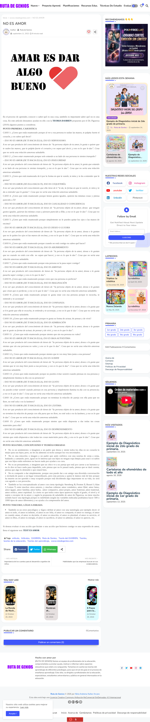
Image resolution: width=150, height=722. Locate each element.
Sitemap (109, 363)
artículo (15, 538)
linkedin (118, 197)
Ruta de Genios (49, 538)
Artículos (25, 538)
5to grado (124, 334)
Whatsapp (51, 549)
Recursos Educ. (89, 5)
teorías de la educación (14, 541)
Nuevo (34, 5)
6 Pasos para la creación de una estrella (91, 609)
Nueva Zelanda (114, 306)
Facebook (22, 549)
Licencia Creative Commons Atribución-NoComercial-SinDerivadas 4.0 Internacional (85, 697)
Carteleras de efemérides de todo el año (113, 156)
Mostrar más (93, 580)
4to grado (111, 334)
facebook (117, 183)
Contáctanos (85, 712)
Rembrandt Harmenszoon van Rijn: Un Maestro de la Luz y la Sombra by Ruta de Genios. (50, 609)
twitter (139, 190)
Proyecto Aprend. (51, 5)
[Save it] (88, 31)
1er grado (111, 329)
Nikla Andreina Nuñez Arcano (87, 694)
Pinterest (138, 197)
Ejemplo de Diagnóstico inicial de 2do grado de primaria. (125, 122)
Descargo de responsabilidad (131, 712)
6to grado (137, 334)
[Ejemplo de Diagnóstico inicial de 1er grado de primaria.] (137, 143)
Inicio (5, 18)
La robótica (134, 278)
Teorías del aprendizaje (38, 541)
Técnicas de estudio (111, 5)
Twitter (37, 549)
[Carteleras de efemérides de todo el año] (115, 143)
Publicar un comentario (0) (51, 642)
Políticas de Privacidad (115, 366)
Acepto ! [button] (13, 713)
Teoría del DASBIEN (68, 538)
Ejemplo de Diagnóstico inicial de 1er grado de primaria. (134, 156)
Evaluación (129, 5)
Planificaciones (71, 5)
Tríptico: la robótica (111, 280)
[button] (135, 5)
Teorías (83, 538)
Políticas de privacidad (104, 712)
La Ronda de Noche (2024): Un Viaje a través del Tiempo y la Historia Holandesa (10, 609)
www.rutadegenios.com (20, 18)
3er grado (138, 329)
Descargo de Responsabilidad (118, 369)
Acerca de (109, 358)
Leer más (24, 707)
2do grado (124, 329)
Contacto (109, 360)
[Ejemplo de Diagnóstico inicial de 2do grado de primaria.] (126, 99)
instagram (139, 183)
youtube (117, 190)
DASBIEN (35, 538)
